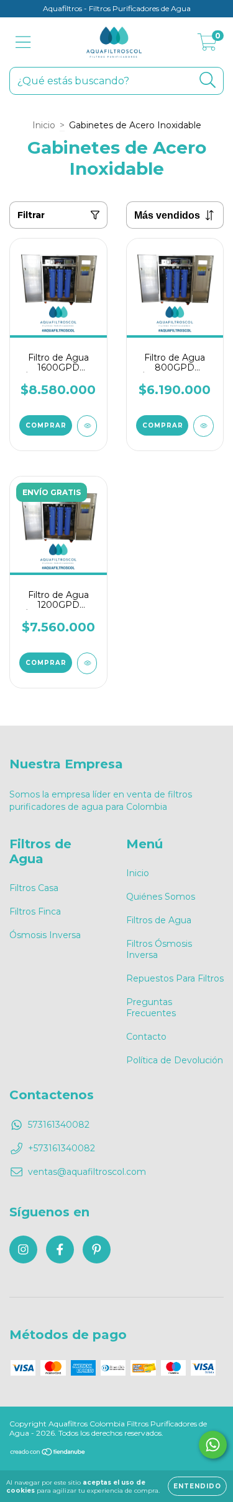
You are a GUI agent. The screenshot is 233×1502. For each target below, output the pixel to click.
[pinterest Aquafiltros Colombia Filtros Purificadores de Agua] (97, 1249)
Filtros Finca (35, 911)
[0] (207, 45)
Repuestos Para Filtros (175, 978)
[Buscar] (207, 80)
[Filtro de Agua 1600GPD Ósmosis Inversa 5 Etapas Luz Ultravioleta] (87, 426)
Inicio (43, 125)
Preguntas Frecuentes (151, 1007)
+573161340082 (61, 1148)
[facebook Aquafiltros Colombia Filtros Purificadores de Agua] (60, 1249)
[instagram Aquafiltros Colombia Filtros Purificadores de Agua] (23, 1249)
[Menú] (23, 42)
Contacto (146, 1036)
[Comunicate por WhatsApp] (213, 1445)
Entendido (197, 1486)
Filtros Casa (33, 888)
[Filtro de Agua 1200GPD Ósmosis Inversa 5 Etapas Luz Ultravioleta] (87, 663)
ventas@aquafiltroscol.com (87, 1171)
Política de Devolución (174, 1060)
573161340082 (58, 1124)
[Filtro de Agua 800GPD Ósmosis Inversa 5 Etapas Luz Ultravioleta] (203, 426)
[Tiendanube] (48, 1453)
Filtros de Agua (158, 920)
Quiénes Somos (160, 896)
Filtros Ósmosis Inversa (159, 949)
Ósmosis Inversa (45, 935)
